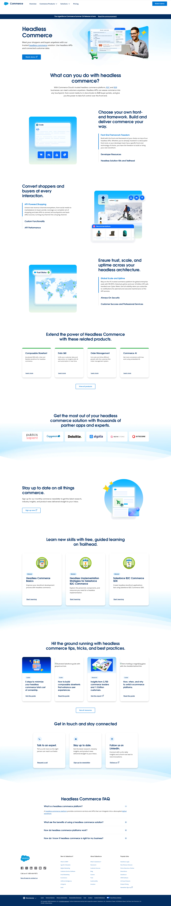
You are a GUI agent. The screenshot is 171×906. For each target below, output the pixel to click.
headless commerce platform (56, 811)
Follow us (113, 763)
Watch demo (30, 57)
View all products (85, 386)
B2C (108, 87)
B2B (115, 87)
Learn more (29, 373)
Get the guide (31, 696)
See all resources (85, 710)
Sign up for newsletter (82, 763)
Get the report (96, 696)
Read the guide (63, 696)
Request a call (42, 763)
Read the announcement (107, 16)
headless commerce (38, 45)
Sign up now (30, 510)
